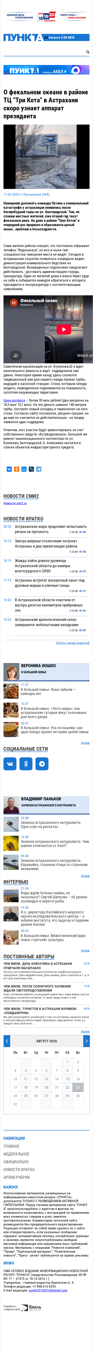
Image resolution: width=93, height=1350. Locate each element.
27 (46, 1096)
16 (78, 1079)
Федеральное (16, 1154)
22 (67, 1087)
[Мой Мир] (24, 469)
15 (67, 1079)
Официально (16, 1161)
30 (78, 1096)
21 (57, 1087)
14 (57, 1079)
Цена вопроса (14, 400)
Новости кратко (19, 1169)
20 (46, 1087)
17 (15, 1087)
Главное (11, 1146)
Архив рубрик (16, 1177)
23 (78, 1087)
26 (36, 1096)
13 (46, 1079)
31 (15, 1104)
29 (67, 1096)
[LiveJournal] (31, 469)
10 (15, 1079)
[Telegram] (38, 469)
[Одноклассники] (16, 469)
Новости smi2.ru (15, 503)
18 (25, 1087)
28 (57, 1096)
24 (15, 1096)
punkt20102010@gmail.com (48, 1290)
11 (25, 1079)
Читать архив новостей (73, 643)
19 (36, 1087)
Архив (85, 743)
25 (25, 1096)
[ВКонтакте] (9, 469)
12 (36, 1079)
